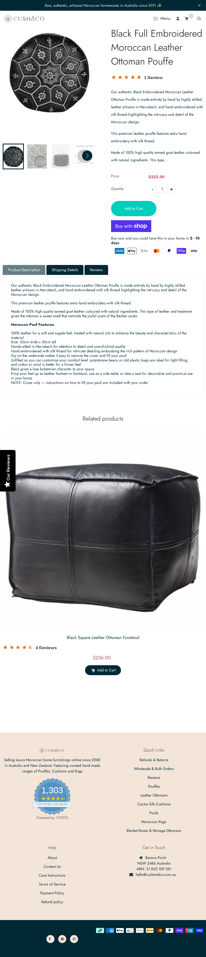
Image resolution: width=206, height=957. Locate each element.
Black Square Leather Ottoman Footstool (103, 637)
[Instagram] (74, 939)
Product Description (24, 269)
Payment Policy (52, 893)
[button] (87, 156)
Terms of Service (52, 884)
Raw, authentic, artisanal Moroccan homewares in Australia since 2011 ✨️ (103, 5)
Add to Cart (106, 670)
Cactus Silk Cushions (154, 804)
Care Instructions (52, 875)
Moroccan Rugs (153, 821)
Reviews (96, 269)
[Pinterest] (62, 939)
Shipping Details (65, 269)
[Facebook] (50, 939)
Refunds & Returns (153, 759)
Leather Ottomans (154, 795)
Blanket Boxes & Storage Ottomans (154, 830)
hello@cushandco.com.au (156, 874)
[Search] (199, 18)
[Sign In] (178, 18)
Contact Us (52, 866)
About (52, 857)
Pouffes (154, 786)
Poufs (153, 813)
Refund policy (52, 901)
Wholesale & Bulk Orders (154, 768)
